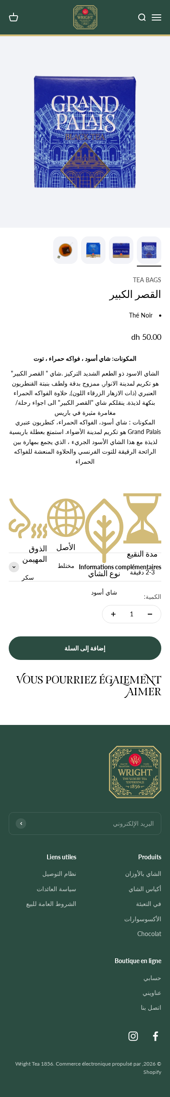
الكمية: (152, 596)
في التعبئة (148, 903)
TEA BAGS (147, 280)
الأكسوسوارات (142, 919)
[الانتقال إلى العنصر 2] (121, 251)
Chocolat (149, 933)
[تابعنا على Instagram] (133, 1036)
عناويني (152, 992)
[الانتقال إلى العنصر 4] (65, 251)
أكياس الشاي (145, 888)
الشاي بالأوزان (143, 873)
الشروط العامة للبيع (51, 903)
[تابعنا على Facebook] (155, 1036)
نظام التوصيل (59, 873)
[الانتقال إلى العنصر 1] (149, 251)
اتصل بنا (151, 1007)
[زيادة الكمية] (113, 614)
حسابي (152, 977)
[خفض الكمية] (150, 614)
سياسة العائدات (56, 888)
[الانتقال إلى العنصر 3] (93, 251)
